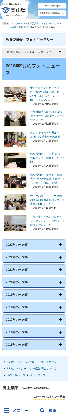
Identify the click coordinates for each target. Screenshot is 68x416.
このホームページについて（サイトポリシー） (34, 361)
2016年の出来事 (17, 332)
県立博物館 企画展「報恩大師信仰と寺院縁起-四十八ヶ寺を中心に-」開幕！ (46, 178)
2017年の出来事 (17, 319)
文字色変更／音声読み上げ (51, 13)
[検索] (51, 410)
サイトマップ (38, 375)
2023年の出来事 (17, 244)
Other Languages (52, 6)
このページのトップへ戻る (49, 396)
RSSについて (14, 368)
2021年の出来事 (17, 269)
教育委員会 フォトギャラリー (43, 23)
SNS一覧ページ (16, 375)
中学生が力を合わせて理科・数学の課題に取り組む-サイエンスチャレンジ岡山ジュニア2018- (45, 93)
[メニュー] (17, 410)
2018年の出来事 (19, 27)
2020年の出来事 (17, 282)
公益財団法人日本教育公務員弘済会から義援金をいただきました (46, 115)
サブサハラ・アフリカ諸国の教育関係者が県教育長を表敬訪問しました (46, 199)
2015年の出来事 (17, 344)
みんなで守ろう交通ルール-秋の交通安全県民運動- (45, 134)
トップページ (18, 23)
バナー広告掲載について (41, 368)
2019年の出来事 (17, 294)
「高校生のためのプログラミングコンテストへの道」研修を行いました (46, 220)
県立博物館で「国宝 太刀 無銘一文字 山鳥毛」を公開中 (46, 157)
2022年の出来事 (17, 257)
